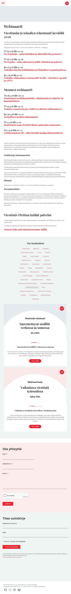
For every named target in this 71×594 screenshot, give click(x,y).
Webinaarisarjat (45, 295)
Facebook (46, 256)
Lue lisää (35, 361)
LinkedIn (21, 268)
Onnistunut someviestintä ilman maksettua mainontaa (32, 124)
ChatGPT (47, 252)
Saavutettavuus (34, 272)
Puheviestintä (22, 272)
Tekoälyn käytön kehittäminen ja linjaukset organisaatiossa (35, 69)
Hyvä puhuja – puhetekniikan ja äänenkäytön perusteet (32, 53)
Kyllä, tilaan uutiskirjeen (15, 541)
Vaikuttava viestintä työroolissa (27, 283)
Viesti (6, 473)
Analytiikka (46, 249)
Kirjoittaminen (24, 264)
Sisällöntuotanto (48, 272)
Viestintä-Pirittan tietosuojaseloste (12, 557)
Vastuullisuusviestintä (46, 283)
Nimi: (4, 532)
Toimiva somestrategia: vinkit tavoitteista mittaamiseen (33, 108)
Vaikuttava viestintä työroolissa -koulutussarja (35, 410)
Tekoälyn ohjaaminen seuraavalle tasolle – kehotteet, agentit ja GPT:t (35, 79)
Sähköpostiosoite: (10, 523)
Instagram (38, 260)
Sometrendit (24, 280)
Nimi (5, 454)
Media (30, 268)
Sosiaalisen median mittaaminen (21, 116)
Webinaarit (35, 299)
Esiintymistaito (34, 256)
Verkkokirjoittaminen (32, 287)
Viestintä (23, 295)
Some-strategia (27, 276)
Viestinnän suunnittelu (44, 291)
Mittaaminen (39, 268)
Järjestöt (47, 260)
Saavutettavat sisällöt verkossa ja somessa (35, 347)
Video (43, 287)
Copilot (24, 256)
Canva (39, 252)
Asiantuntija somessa (27, 252)
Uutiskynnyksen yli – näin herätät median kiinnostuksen (33, 132)
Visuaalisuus (33, 295)
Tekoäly (48, 280)
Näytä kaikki (26, 249)
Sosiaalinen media (37, 280)
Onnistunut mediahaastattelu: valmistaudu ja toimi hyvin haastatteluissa (33, 99)
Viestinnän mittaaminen (27, 291)
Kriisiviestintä (47, 264)
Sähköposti (8, 464)
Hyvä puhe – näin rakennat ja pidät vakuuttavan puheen (33, 61)
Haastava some (26, 260)
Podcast (49, 268)
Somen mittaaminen (42, 276)
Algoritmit (36, 249)
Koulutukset (35, 264)
